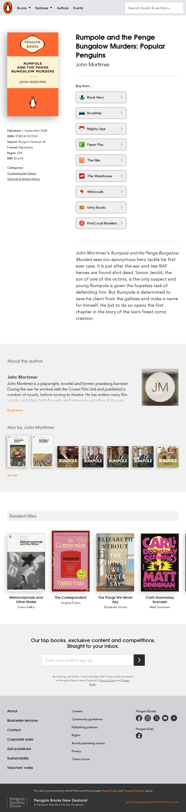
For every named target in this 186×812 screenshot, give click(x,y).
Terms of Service (134, 791)
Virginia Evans (71, 602)
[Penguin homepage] (8, 8)
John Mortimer (92, 64)
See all (12, 475)
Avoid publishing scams (88, 743)
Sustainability (18, 758)
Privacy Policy (109, 791)
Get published (19, 749)
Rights (76, 735)
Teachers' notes (20, 768)
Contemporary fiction (21, 173)
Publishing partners (85, 727)
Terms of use (81, 759)
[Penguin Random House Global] (20, 801)
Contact (14, 730)
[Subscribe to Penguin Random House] (139, 660)
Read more (15, 410)
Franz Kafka (26, 607)
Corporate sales (20, 739)
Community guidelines (87, 719)
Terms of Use (107, 680)
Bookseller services (22, 720)
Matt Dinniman (160, 607)
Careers (77, 711)
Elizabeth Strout (115, 607)
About (12, 711)
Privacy (76, 751)
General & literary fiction (23, 178)
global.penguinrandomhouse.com (152, 801)
